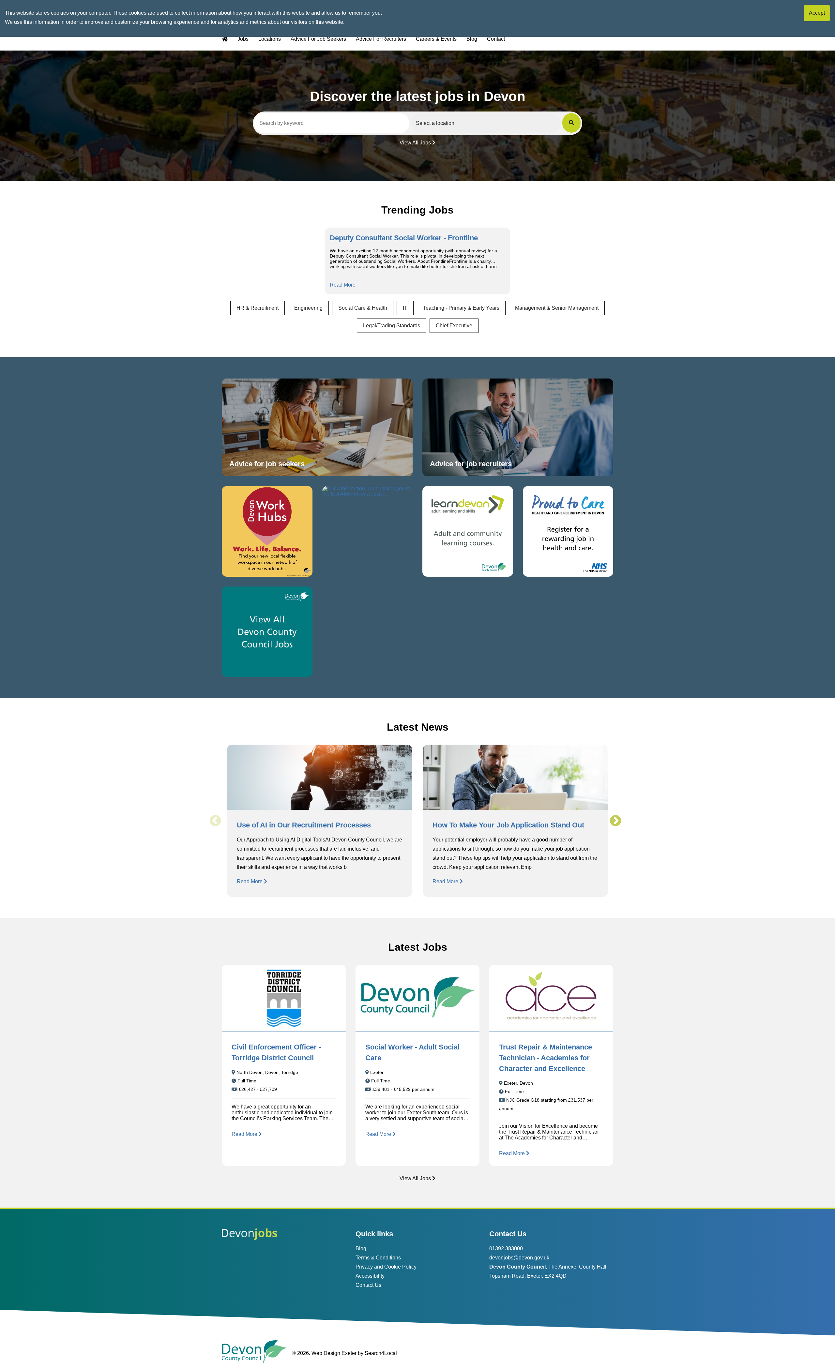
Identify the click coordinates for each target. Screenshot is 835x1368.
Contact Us (368, 1285)
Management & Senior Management (557, 308)
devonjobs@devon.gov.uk (519, 1257)
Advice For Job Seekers (318, 39)
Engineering (308, 308)
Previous (215, 821)
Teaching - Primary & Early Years (461, 308)
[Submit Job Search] (571, 123)
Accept (817, 13)
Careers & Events (436, 39)
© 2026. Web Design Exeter (324, 1353)
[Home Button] (225, 39)
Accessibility (370, 1276)
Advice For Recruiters (381, 39)
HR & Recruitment (257, 308)
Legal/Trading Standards (391, 325)
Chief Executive (454, 325)
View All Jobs (415, 142)
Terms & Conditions (378, 1257)
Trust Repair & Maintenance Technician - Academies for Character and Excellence (545, 1058)
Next (615, 821)
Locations (269, 39)
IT (405, 308)
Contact (496, 39)
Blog (471, 39)
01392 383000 (506, 1248)
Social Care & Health (362, 308)
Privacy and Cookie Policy (386, 1267)
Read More (343, 285)
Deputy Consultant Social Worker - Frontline (404, 238)
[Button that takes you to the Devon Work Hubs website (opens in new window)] (267, 531)
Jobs (243, 39)
